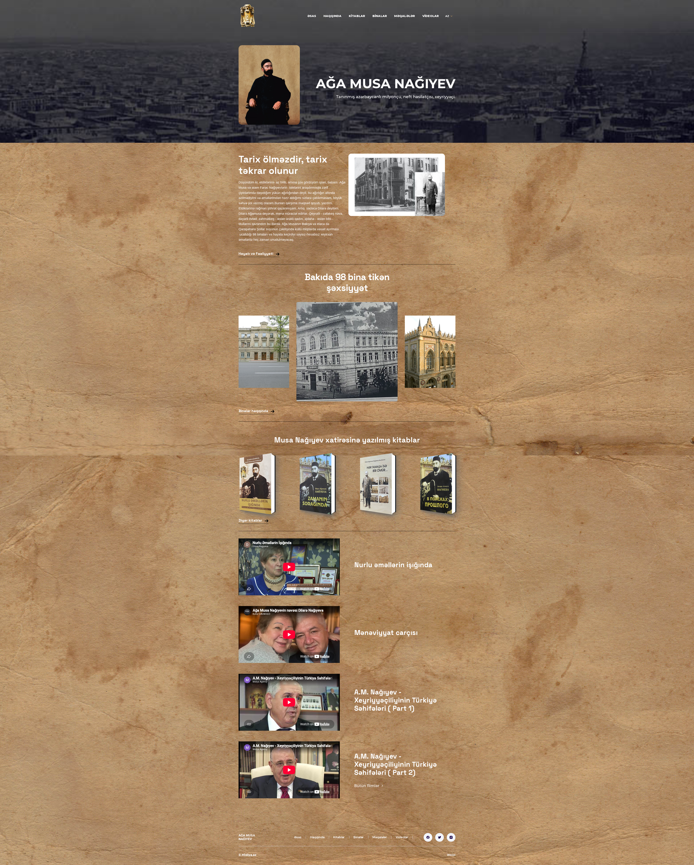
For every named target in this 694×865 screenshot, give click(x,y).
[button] (449, 16)
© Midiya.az (247, 855)
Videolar (430, 16)
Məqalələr (404, 16)
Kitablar (357, 16)
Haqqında (333, 16)
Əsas (311, 16)
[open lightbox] (264, 352)
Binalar (379, 16)
